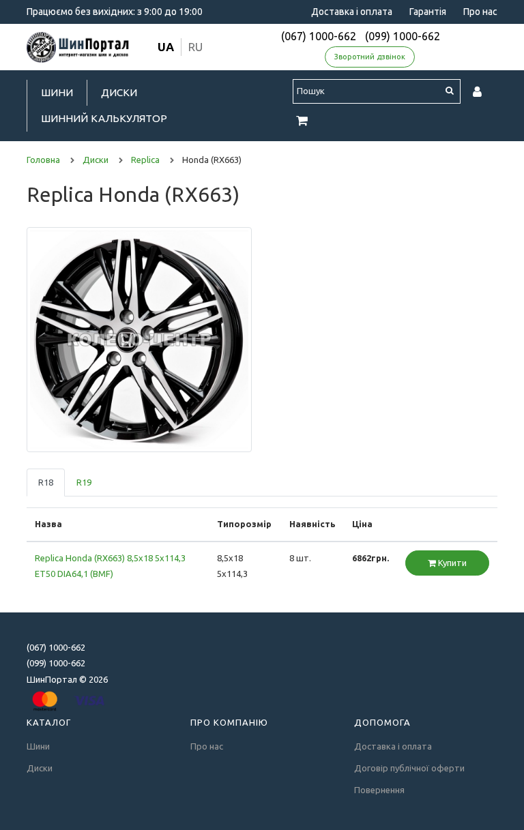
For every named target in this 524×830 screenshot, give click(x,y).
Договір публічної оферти (409, 768)
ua (166, 46)
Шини (57, 92)
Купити (451, 562)
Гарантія (427, 11)
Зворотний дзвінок (369, 57)
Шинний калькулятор (104, 118)
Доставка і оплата (351, 11)
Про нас (480, 11)
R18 (45, 482)
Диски (119, 92)
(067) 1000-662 (318, 36)
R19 (83, 482)
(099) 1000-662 (402, 36)
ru (195, 46)
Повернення (379, 790)
